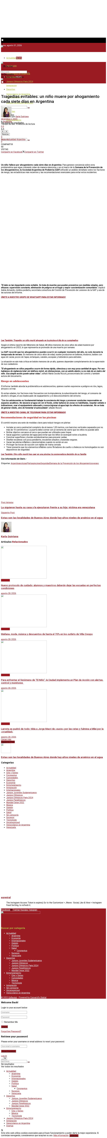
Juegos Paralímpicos (15, 800)
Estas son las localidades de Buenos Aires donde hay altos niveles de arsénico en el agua (52, 757)
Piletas (30, 463)
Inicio (3, 139)
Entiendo (73, 1136)
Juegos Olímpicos (14, 795)
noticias (23, 463)
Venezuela (11, 827)
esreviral (6, 897)
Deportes (10, 780)
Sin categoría (12, 815)
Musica (9, 805)
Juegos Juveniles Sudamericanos (21, 792)
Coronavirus (11, 775)
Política (9, 810)
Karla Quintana (22, 116)
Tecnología (11, 820)
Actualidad (14, 58)
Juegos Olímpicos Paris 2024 (19, 81)
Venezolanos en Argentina (18, 73)
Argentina (7, 121)
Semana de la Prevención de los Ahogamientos (71, 463)
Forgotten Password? (11, 1031)
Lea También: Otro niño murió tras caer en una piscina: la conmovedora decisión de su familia (43, 454)
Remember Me (11, 1022)
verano (96, 463)
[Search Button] (29, 107)
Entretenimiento (13, 785)
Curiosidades (12, 777)
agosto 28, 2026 (8, 593)
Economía (10, 782)
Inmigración (11, 85)
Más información (61, 1135)
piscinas (37, 463)
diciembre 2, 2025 (9, 119)
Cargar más (6, 739)
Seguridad (45, 463)
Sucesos (10, 817)
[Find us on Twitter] (2, 44)
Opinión (9, 807)
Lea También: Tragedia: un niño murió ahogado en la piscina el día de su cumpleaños (39, 340)
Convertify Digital (38, 997)
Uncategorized (13, 822)
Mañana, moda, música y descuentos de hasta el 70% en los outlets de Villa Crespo (47, 634)
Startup (9, 1126)
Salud (8, 812)
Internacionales (13, 790)
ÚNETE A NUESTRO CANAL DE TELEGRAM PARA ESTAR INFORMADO (33, 412)
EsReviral (12, 997)
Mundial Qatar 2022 (15, 802)
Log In (4, 1056)
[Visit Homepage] (7, 46)
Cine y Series (12, 773)
